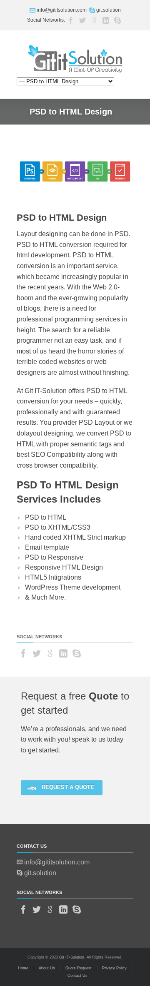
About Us (47, 968)
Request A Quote (68, 787)
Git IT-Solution (71, 957)
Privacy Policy (114, 968)
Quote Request (78, 968)
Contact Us (78, 976)
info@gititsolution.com (62, 10)
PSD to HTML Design (62, 217)
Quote (103, 696)
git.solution (108, 10)
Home (23, 968)
